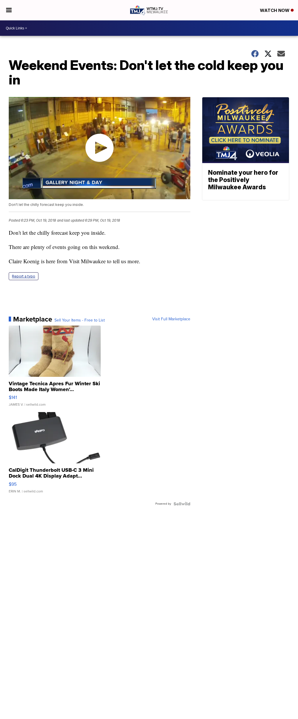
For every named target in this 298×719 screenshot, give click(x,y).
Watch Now (275, 10)
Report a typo (23, 276)
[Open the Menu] (8, 10)
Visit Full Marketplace (171, 319)
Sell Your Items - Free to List (79, 320)
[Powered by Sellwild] (181, 504)
